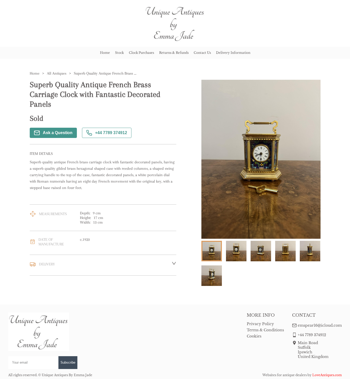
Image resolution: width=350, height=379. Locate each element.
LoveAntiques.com (327, 375)
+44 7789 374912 (111, 133)
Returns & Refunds (174, 53)
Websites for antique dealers (284, 375)
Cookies (254, 336)
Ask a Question (58, 133)
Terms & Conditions (265, 330)
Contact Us (202, 53)
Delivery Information (233, 53)
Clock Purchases (141, 53)
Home (105, 53)
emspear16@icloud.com (320, 325)
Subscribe (67, 362)
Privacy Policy (260, 324)
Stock (119, 53)
